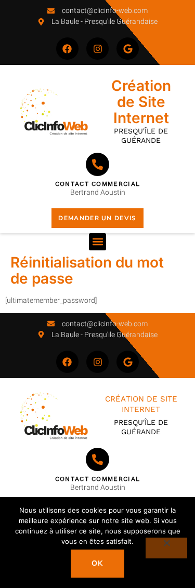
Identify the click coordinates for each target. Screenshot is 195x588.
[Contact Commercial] (97, 164)
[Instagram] (97, 48)
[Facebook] (67, 48)
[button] (97, 241)
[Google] (127, 48)
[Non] (166, 548)
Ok (97, 563)
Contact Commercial (97, 184)
